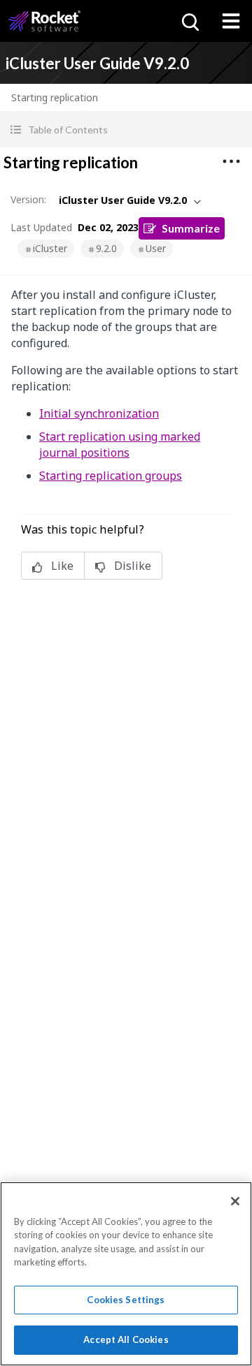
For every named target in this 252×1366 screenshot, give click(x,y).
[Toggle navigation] (231, 20)
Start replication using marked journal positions (119, 444)
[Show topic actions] (231, 161)
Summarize (191, 228)
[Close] (235, 1201)
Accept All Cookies (125, 1339)
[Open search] (189, 20)
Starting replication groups (110, 475)
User (156, 248)
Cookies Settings (125, 1299)
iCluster (50, 248)
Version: (28, 199)
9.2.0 (106, 248)
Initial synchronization (99, 413)
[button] (126, 129)
